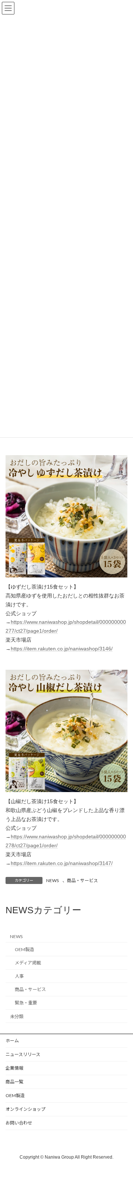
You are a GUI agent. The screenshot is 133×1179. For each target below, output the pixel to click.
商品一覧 (14, 1081)
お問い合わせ (19, 1123)
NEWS (52, 880)
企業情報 (14, 1068)
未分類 (16, 1016)
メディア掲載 (28, 963)
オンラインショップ (25, 1109)
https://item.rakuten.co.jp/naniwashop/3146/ (62, 649)
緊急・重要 (26, 1003)
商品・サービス (82, 880)
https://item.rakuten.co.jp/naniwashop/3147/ (62, 863)
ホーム (12, 1040)
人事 (19, 976)
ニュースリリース (23, 1054)
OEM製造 (24, 949)
